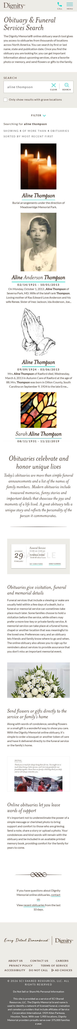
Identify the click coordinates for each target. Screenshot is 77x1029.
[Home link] (14, 5)
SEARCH (10, 77)
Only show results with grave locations (35, 99)
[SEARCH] (66, 85)
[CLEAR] (54, 85)
